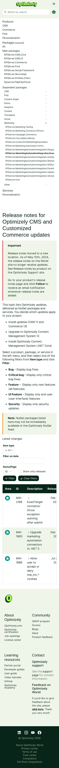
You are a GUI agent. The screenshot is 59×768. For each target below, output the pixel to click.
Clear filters (28, 478)
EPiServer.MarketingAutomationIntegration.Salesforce (31, 172)
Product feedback (42, 637)
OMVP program (41, 621)
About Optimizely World (29, 745)
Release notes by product (30, 268)
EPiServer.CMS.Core (15, 54)
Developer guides (14, 669)
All (3, 46)
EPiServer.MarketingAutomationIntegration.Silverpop (31, 176)
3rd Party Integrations (29, 761)
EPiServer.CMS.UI (13, 58)
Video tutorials (12, 677)
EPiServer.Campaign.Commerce (21, 134)
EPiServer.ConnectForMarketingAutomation (26, 142)
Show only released (34, 471)
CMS (5, 25)
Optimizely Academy (10, 686)
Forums (36, 625)
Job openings (12, 635)
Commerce (8, 29)
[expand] (19, 42)
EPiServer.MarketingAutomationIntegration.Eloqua (29, 149)
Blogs (35, 629)
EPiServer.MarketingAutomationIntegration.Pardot (29, 168)
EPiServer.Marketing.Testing (19, 127)
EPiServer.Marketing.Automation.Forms (24, 146)
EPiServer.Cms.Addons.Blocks (20, 138)
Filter (9, 478)
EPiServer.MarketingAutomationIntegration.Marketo (30, 161)
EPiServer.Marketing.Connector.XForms (24, 130)
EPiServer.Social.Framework (19, 70)
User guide (10, 673)
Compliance (29, 758)
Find (4, 33)
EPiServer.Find (12, 66)
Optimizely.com (13, 625)
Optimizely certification (11, 630)
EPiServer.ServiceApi (15, 74)
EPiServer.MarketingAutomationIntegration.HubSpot (30, 157)
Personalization (11, 37)
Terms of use (29, 751)
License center (12, 639)
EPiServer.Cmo (12, 179)
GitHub (8, 681)
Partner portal (12, 665)
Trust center (29, 755)
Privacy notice (29, 748)
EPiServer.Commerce (15, 62)
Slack (35, 633)
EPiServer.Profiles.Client (17, 78)
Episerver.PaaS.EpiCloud (17, 82)
